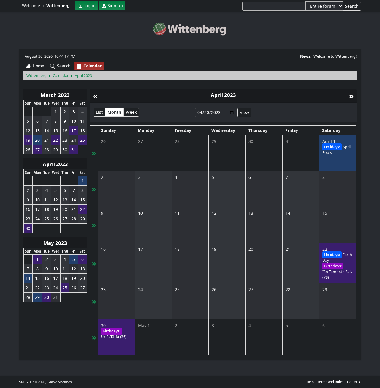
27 (140, 141)
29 (214, 141)
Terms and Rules (330, 382)
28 (177, 141)
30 (250, 141)
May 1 (144, 325)
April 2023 (55, 164)
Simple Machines (60, 382)
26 (103, 141)
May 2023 (55, 242)
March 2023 (55, 95)
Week (131, 112)
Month (114, 112)
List (99, 112)
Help (310, 382)
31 (288, 141)
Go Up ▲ (354, 382)
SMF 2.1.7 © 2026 (32, 382)
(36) (113, 336)
